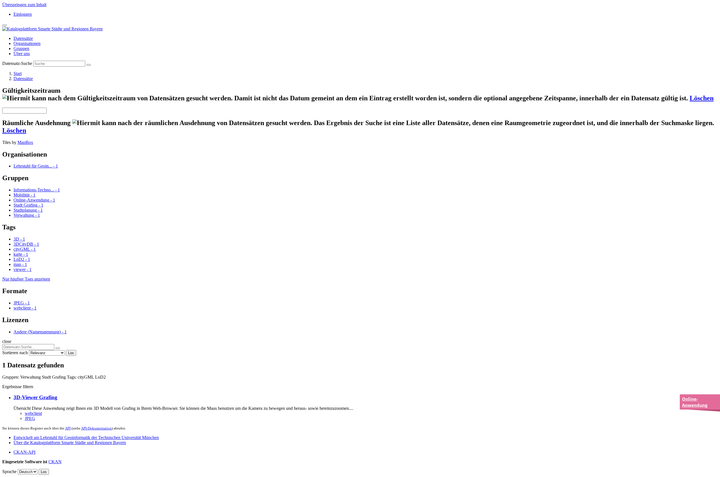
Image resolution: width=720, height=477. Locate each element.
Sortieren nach (15, 352)
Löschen (702, 98)
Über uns (22, 53)
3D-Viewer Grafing (35, 397)
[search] (57, 348)
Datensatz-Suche (17, 63)
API (68, 428)
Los (71, 353)
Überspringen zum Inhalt (24, 4)
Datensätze (23, 38)
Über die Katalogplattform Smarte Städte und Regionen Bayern (70, 442)
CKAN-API (24, 452)
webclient (33, 413)
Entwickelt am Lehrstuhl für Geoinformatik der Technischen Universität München (86, 437)
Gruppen (21, 48)
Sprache (9, 471)
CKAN (55, 461)
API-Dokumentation (96, 428)
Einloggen (23, 14)
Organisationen (27, 43)
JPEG (30, 418)
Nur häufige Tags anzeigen (26, 279)
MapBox (25, 142)
